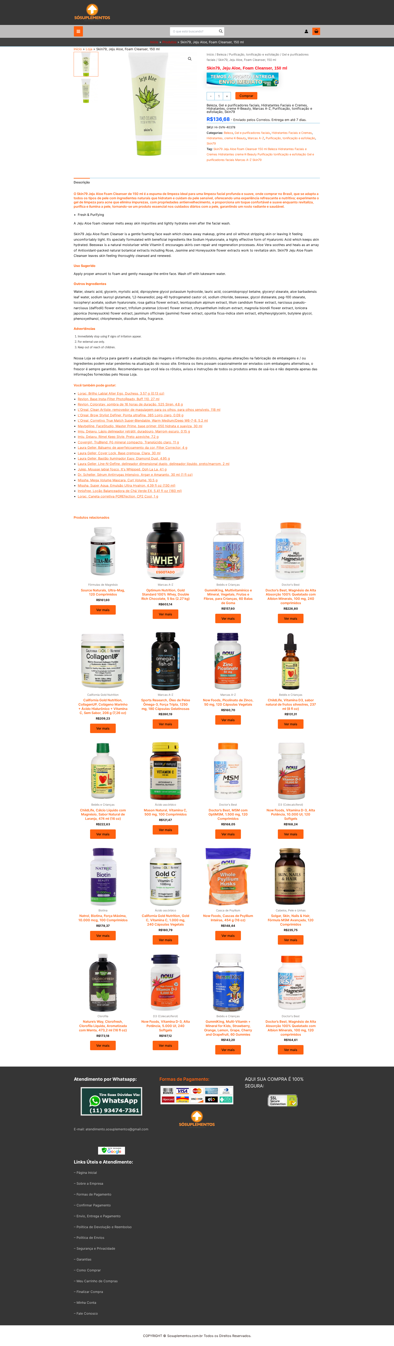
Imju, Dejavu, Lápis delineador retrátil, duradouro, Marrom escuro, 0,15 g (134, 431)
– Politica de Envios (89, 1238)
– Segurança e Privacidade (94, 1248)
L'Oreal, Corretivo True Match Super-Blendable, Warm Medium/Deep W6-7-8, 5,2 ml (143, 420)
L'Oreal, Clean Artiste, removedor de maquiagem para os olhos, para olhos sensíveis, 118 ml (149, 410)
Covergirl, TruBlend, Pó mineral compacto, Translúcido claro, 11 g (128, 442)
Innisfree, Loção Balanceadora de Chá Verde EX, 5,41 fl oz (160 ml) (130, 491)
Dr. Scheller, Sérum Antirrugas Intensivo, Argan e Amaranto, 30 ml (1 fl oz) (135, 475)
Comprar (246, 96)
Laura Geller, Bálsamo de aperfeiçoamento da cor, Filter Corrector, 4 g (132, 447)
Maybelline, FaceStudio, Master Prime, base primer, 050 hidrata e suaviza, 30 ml (140, 426)
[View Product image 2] (86, 90)
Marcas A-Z (262, 108)
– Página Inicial (85, 1173)
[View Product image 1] (86, 64)
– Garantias (82, 1259)
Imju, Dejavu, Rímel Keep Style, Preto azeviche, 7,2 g (118, 437)
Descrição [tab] (82, 182)
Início (78, 49)
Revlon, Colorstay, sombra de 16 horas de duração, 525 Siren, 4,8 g (130, 404)
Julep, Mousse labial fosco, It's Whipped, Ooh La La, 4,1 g (122, 469)
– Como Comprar (87, 1270)
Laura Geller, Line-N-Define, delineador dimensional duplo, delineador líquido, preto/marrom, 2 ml (153, 464)
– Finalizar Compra (88, 1292)
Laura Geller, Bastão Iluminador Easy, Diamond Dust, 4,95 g (124, 458)
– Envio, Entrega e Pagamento (97, 1216)
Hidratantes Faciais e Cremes (284, 105)
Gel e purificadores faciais (239, 105)
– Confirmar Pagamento (92, 1205)
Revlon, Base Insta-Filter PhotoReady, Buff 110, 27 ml (118, 399)
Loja (89, 49)
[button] (190, 59)
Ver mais (103, 610)
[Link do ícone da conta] (306, 31)
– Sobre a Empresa (88, 1183)
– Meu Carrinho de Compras (96, 1281)
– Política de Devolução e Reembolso (103, 1227)
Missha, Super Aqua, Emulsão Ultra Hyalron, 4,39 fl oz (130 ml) (126, 485)
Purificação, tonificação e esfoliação (254, 54)
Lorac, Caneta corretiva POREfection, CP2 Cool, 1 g (118, 496)
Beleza (221, 54)
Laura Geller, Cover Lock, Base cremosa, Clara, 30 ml (119, 453)
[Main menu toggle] (78, 31)
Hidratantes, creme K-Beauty (229, 108)
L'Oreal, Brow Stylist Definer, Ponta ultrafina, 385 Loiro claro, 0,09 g (130, 415)
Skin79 (229, 112)
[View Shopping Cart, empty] (316, 31)
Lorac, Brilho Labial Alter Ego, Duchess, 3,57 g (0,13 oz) (121, 393)
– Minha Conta (85, 1302)
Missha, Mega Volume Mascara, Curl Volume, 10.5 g (118, 480)
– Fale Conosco (86, 1313)
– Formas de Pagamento (92, 1194)
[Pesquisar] (221, 31)
